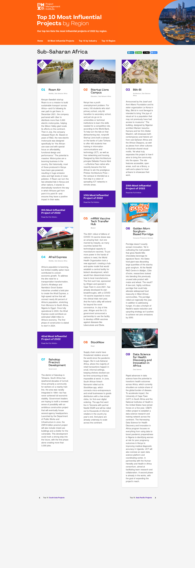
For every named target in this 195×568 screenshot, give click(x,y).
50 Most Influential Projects (61, 40)
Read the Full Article (49, 217)
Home (40, 40)
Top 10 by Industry (88, 40)
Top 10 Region (108, 40)
